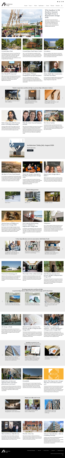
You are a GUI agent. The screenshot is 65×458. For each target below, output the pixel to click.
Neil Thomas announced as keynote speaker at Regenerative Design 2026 (53, 275)
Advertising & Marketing (31, 450)
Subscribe (39, 450)
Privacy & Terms (46, 450)
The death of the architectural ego (32, 274)
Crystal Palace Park (7, 51)
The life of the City (28, 433)
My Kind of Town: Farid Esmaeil (11, 174)
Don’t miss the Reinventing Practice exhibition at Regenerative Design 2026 (30, 225)
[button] (61, 5)
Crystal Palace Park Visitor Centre (32, 51)
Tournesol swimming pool (9, 274)
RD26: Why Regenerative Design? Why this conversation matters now (53, 382)
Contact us (53, 450)
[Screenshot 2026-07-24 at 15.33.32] (17, 138)
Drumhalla (26, 381)
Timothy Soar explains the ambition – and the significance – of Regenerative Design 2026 (53, 328)
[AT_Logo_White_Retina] (6, 450)
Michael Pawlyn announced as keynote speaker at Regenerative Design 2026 (32, 328)
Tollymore (47, 223)
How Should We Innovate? (9, 74)
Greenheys (47, 51)
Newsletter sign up (60, 450)
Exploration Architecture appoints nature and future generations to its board (9, 382)
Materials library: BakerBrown (10, 433)
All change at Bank (7, 327)
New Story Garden (49, 123)
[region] (32, 98)
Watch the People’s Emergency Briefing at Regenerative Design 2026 (32, 176)
